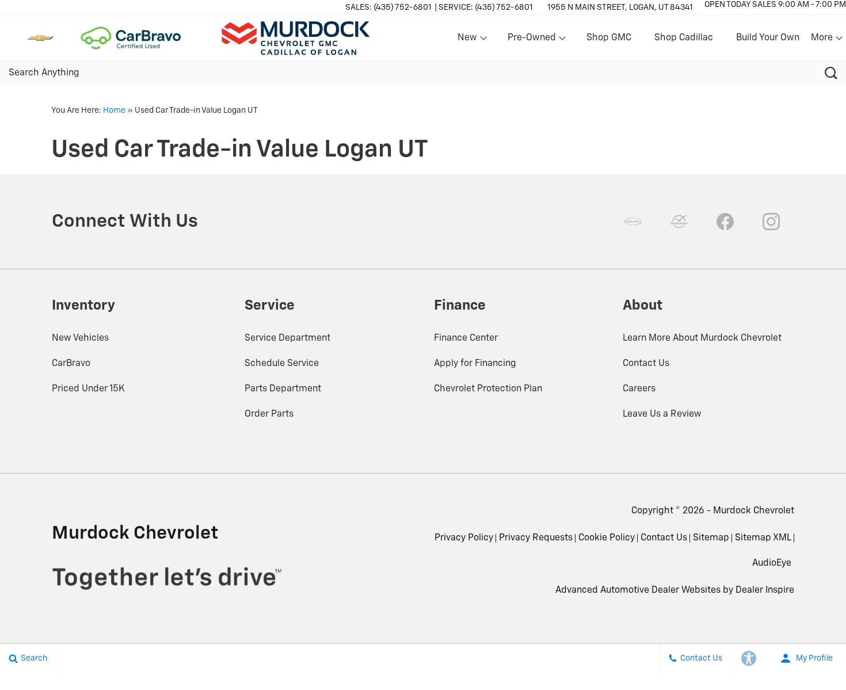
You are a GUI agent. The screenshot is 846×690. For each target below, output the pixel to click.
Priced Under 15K (88, 389)
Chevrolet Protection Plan (488, 389)
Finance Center (466, 338)
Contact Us (646, 363)
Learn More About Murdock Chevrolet (702, 338)
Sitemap (711, 538)
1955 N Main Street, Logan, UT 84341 (620, 7)
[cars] (633, 221)
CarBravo (71, 363)
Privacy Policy (464, 538)
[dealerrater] (679, 221)
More (822, 40)
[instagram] (771, 221)
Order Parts (269, 414)
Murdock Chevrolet (753, 511)
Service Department (287, 338)
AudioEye (771, 563)
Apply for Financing (475, 363)
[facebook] (725, 221)
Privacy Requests (536, 538)
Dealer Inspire (765, 590)
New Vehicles (80, 338)
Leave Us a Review (662, 414)
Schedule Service (282, 363)
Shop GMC (608, 38)
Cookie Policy (606, 538)
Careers (639, 389)
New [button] (469, 40)
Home (114, 110)
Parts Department (283, 389)
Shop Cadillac (683, 38)
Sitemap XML (763, 538)
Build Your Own (767, 38)
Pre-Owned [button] (531, 40)
